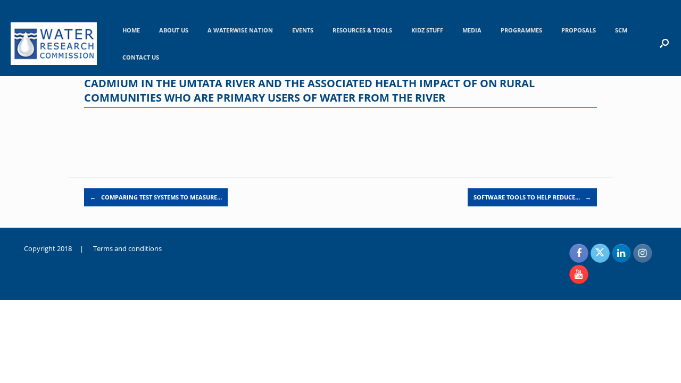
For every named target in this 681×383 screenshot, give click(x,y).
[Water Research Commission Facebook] (578, 253)
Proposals (578, 30)
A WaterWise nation (240, 30)
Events (302, 30)
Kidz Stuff (427, 30)
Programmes (521, 30)
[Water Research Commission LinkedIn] (621, 253)
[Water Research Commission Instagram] (642, 253)
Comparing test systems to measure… (156, 197)
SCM (621, 30)
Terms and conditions (127, 248)
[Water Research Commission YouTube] (578, 274)
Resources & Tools (362, 30)
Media (471, 30)
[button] (664, 43)
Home (131, 30)
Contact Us (140, 57)
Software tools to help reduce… (532, 197)
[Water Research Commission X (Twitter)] (600, 253)
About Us (173, 30)
